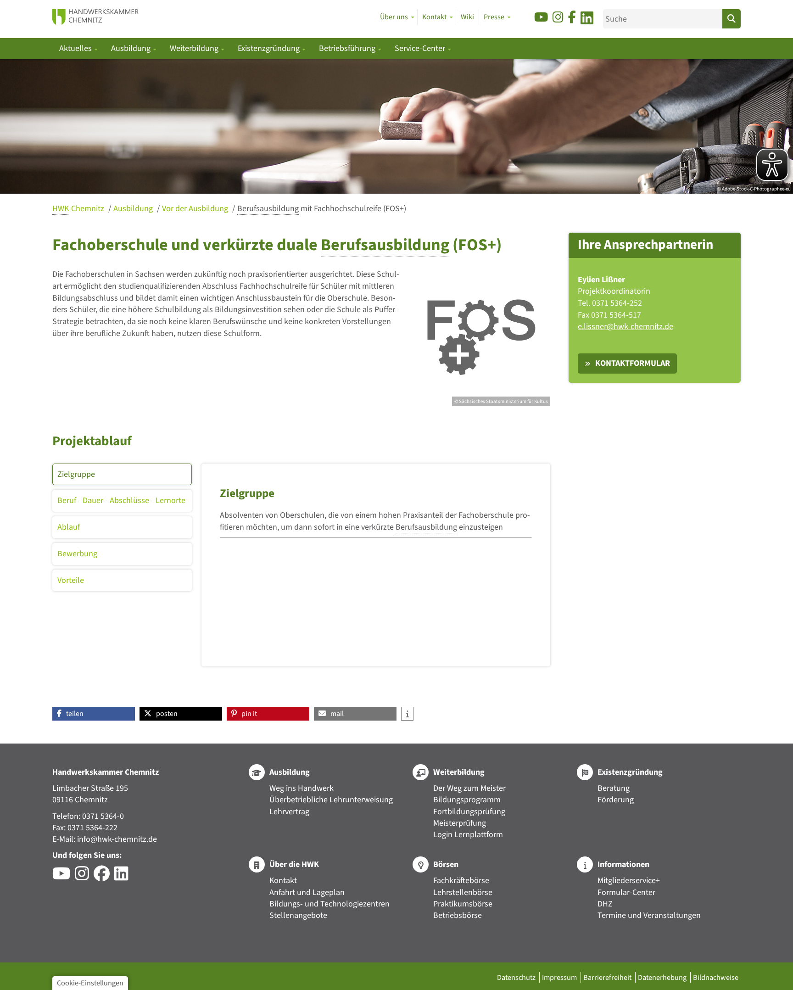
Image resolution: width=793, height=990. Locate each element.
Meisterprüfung (459, 823)
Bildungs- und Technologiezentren (329, 904)
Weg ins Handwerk (301, 788)
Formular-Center (626, 892)
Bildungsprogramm (467, 799)
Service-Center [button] (421, 48)
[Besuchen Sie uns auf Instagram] (558, 18)
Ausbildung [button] (131, 48)
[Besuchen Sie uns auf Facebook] (572, 18)
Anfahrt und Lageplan (307, 892)
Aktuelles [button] (76, 48)
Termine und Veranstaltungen (649, 915)
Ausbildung (134, 208)
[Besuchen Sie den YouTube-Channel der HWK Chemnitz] (63, 877)
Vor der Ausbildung (196, 208)
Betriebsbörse (457, 915)
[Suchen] (731, 18)
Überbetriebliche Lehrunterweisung (331, 799)
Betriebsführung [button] (348, 48)
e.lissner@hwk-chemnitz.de (625, 326)
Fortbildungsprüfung (469, 811)
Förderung (616, 799)
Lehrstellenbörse (462, 892)
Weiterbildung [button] (195, 48)
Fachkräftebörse (461, 880)
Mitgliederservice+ (629, 880)
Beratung (614, 788)
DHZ (605, 904)
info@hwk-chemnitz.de (117, 839)
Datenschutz (517, 977)
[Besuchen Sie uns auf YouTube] (541, 18)
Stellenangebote (298, 915)
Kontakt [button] (434, 17)
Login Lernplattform (468, 834)
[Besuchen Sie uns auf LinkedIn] (587, 19)
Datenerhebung (663, 977)
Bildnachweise (715, 977)
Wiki (467, 17)
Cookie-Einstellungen (90, 983)
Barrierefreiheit (608, 977)
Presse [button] (494, 17)
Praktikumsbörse (462, 904)
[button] (93, 714)
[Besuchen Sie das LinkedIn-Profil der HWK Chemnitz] (123, 877)
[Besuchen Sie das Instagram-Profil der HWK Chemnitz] (84, 877)
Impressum (560, 977)
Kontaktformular (632, 363)
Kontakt (283, 880)
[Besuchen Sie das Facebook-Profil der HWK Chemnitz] (104, 877)
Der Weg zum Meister (469, 788)
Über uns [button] (394, 17)
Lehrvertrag (289, 811)
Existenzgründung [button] (270, 48)
